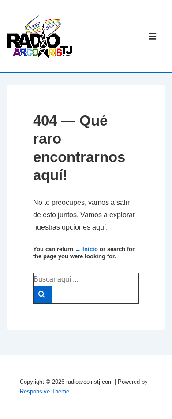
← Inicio (86, 249)
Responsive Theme (44, 391)
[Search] (43, 294)
